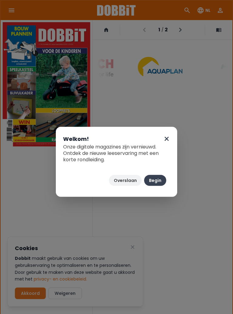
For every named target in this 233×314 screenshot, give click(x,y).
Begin (155, 180)
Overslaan (125, 180)
